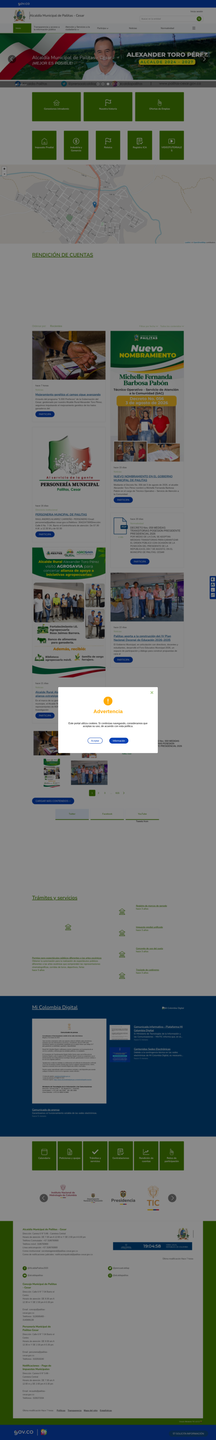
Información (119, 740)
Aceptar (95, 740)
